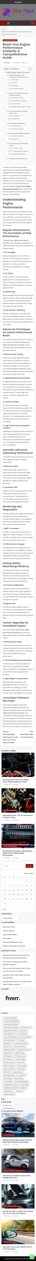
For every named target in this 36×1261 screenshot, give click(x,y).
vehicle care (19, 1091)
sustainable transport (10, 1084)
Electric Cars (8, 1046)
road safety (22, 1075)
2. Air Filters (14, 82)
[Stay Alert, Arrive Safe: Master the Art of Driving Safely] (18, 1232)
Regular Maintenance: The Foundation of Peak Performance (18, 76)
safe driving (7, 1078)
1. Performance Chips (16, 148)
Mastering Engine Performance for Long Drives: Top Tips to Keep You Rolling (10, 737)
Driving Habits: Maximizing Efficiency (19, 133)
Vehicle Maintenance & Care (12, 942)
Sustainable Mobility (21, 1081)
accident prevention (10, 1018)
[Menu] (8, 23)
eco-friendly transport (21, 1043)
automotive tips (26, 1027)
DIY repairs (21, 1040)
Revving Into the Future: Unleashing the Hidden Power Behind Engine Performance (17, 853)
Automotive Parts (9, 927)
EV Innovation (8, 1059)
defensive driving (9, 1040)
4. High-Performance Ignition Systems (21, 106)
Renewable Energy (10, 1075)
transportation (8, 1091)
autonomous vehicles (10, 1030)
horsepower (21, 1069)
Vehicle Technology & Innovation (14, 946)
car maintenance (9, 1034)
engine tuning (19, 1053)
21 (22, 894)
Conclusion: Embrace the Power (18, 158)
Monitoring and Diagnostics (17, 123)
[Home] (4, 23)
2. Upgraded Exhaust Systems (19, 100)
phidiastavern (7, 1105)
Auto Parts (23, 1030)
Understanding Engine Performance (18, 72)
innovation (7, 1072)
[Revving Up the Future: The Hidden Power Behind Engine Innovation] (18, 765)
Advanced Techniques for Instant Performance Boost (18, 94)
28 (22, 899)
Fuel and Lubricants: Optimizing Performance (18, 112)
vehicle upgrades (9, 1094)
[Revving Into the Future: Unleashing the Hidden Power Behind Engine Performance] (18, 836)
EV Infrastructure (20, 1056)
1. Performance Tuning (17, 97)
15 (27, 890)
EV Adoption (8, 1056)
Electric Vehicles (8, 931)
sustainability (8, 1081)
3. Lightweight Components (18, 154)
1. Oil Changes (15, 79)
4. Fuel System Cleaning (17, 88)
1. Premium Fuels (15, 115)
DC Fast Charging (25, 1037)
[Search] (29, 23)
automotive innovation (11, 1024)
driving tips (7, 1043)
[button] (8, 23)
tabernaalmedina (8, 1108)
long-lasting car (18, 1072)
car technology (21, 1034)
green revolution (9, 1069)
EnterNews (18, 1259)
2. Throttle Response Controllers (20, 151)
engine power (8, 1053)
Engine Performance (10, 40)
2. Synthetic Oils (15, 118)
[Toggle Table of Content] (29, 69)
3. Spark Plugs (14, 85)
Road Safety (7, 938)
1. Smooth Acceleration (17, 136)
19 (13, 894)
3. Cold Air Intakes (16, 103)
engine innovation (9, 1049)
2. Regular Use (15, 139)
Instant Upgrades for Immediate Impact (18, 144)
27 (18, 899)
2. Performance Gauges (17, 129)
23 (31, 894)
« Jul (4, 909)
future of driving (9, 1062)
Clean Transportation (10, 1037)
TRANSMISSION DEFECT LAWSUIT (15, 1088)
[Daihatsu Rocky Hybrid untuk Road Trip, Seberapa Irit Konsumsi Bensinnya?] (18, 1125)
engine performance (24, 1049)
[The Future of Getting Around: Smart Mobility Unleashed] (18, 1161)
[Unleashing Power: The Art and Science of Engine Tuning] (18, 800)
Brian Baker (7, 62)
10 (5, 890)
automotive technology (11, 1027)
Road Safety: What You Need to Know (26, 734)
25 (9, 899)
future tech (20, 1062)
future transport (9, 1065)
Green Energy (21, 1065)
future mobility (20, 1059)
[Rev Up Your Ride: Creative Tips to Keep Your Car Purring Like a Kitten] (18, 1196)
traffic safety (24, 1084)
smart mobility (18, 1078)
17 (5, 894)
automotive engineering (11, 1021)
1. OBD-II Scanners (16, 126)
